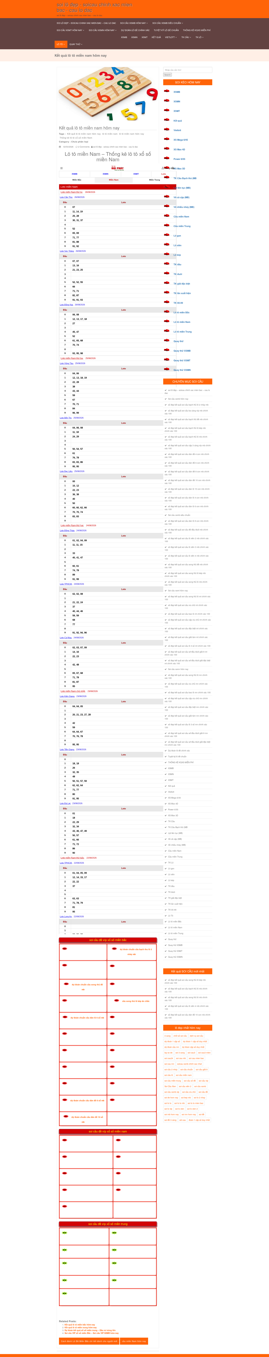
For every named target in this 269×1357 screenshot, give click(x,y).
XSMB (124, 37)
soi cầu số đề (190, 1080)
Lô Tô (60, 44)
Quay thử (74, 44)
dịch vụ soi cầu (196, 1035)
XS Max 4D (179, 149)
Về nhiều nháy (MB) (184, 207)
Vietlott (170, 37)
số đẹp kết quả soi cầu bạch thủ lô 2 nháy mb (188, 404)
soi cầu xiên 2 (185, 1086)
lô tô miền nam (110, 133)
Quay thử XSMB (182, 350)
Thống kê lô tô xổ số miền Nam (76, 137)
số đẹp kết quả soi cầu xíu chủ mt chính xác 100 (186, 606)
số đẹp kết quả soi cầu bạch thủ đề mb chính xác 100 (186, 421)
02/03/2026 (68, 146)
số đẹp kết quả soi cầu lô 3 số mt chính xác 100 (189, 645)
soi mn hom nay (189, 1114)
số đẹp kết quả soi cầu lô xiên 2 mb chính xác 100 (187, 540)
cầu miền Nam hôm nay (134, 1341)
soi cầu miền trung (172, 1080)
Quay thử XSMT (182, 360)
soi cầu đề (203, 1091)
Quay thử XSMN (182, 370)
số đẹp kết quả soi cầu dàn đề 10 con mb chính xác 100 (187, 482)
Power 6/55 (179, 159)
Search (167, 74)
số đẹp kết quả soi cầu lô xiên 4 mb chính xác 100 (187, 557)
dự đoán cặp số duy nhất (193, 1047)
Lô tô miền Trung (183, 331)
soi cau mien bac (196, 1058)
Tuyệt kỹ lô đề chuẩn (166, 30)
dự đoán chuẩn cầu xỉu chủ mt (87, 1233)
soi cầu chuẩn (186, 1069)
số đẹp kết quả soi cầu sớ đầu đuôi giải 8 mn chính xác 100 (186, 734)
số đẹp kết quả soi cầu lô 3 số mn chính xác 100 (186, 726)
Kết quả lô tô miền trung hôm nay (81, 1327)
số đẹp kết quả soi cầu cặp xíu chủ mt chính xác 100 (188, 621)
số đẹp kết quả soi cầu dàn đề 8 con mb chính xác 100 (187, 473)
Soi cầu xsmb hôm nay (133, 22)
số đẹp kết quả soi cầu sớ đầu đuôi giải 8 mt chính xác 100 (186, 653)
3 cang (167, 1035)
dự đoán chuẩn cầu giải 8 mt (85, 1250)
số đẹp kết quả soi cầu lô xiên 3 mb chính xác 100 (187, 548)
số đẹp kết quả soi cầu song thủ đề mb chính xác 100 (186, 566)
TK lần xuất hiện (182, 293)
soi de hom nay (171, 1097)
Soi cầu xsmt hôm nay (69, 30)
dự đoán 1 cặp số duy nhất (195, 1041)
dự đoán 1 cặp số (172, 1041)
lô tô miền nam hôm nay (131, 133)
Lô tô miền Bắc (182, 312)
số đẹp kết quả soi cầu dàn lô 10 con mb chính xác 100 (187, 490)
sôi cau (182, 1120)
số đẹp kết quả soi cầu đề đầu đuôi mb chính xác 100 (186, 531)
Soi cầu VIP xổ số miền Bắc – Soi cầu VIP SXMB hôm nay (92, 1333)
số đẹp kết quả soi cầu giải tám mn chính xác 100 (186, 717)
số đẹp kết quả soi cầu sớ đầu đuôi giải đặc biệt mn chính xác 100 (187, 743)
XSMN (134, 37)
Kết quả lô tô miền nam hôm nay (84, 133)
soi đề (201, 1114)
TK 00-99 (178, 302)
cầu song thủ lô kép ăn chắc (135, 1001)
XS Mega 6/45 (181, 139)
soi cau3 (191, 1052)
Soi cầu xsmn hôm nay (101, 30)
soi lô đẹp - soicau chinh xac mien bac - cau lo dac (115, 146)
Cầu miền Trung (182, 226)
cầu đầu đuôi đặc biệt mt (83, 1281)
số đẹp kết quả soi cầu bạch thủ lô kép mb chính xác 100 (185, 429)
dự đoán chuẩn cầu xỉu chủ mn (87, 1140)
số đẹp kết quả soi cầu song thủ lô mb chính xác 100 (186, 583)
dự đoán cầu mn (171, 1047)
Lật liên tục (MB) (182, 187)
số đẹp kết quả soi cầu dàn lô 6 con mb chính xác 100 (186, 508)
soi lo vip (168, 1108)
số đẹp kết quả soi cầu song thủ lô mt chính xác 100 (187, 598)
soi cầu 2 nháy (170, 1069)
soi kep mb (186, 1097)
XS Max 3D (179, 168)
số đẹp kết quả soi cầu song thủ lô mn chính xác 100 (186, 676)
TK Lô (198, 37)
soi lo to (167, 1103)
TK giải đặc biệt (182, 283)
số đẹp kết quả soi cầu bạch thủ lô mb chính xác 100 (186, 438)
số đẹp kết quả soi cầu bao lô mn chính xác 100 (189, 692)
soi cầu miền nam (184, 1075)
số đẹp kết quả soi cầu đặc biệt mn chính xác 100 (186, 708)
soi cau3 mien (204, 1052)
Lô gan (177, 235)
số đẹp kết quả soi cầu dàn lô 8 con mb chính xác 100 (186, 522)
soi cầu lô (168, 1075)
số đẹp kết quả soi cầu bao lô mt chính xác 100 (189, 613)
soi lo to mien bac (195, 1103)
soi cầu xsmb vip (171, 1091)
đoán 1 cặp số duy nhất (199, 1120)
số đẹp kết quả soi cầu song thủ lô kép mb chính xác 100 (185, 574)
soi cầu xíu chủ (189, 1091)
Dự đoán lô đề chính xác (135, 30)
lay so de (168, 1052)
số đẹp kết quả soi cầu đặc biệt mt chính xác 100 (186, 630)
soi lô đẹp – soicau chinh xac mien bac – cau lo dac (86, 22)
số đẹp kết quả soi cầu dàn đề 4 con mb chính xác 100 (187, 455)
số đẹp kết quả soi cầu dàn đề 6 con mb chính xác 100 (187, 464)
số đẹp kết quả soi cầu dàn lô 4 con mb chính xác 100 (186, 499)
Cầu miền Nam (181, 216)
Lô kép (177, 254)
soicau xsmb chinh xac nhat (189, 1063)
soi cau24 (168, 1058)
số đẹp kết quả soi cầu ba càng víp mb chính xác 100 (186, 412)
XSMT (145, 37)
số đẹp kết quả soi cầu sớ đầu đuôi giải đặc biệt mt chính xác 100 (187, 662)
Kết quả (156, 37)
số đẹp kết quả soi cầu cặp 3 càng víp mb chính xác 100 (188, 447)
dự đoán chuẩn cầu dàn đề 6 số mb (87, 1100)
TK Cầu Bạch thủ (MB (185, 178)
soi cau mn (169, 1063)
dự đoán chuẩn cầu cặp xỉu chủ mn (89, 1173)
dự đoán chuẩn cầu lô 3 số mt (136, 1281)
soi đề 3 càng (170, 1120)
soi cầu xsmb (200, 1086)
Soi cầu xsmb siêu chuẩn (166, 22)
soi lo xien (179, 1108)
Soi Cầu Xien (170, 1086)
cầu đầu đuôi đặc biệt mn (84, 1190)
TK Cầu (185, 37)
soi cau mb (181, 1058)
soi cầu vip (203, 1080)
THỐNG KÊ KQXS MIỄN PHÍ (196, 30)
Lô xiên (177, 245)
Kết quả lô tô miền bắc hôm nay (80, 1324)
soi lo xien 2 (192, 1108)
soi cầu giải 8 (201, 1069)
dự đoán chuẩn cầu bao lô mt (136, 1250)
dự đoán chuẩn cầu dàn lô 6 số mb (87, 1017)
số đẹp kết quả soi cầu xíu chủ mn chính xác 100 (186, 685)
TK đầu (177, 264)
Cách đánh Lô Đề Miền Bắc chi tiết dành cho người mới (89, 1341)
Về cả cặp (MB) (181, 197)
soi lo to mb (179, 1103)
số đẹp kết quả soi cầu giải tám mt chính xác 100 (186, 638)
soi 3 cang (180, 1052)
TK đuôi (178, 274)
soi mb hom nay (171, 1114)
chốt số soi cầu (180, 1035)
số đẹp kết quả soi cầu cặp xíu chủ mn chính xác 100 (186, 700)
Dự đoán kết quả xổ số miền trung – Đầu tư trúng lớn (90, 1330)
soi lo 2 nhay (199, 1097)
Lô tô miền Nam (182, 322)
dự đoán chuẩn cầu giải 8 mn (86, 1157)
